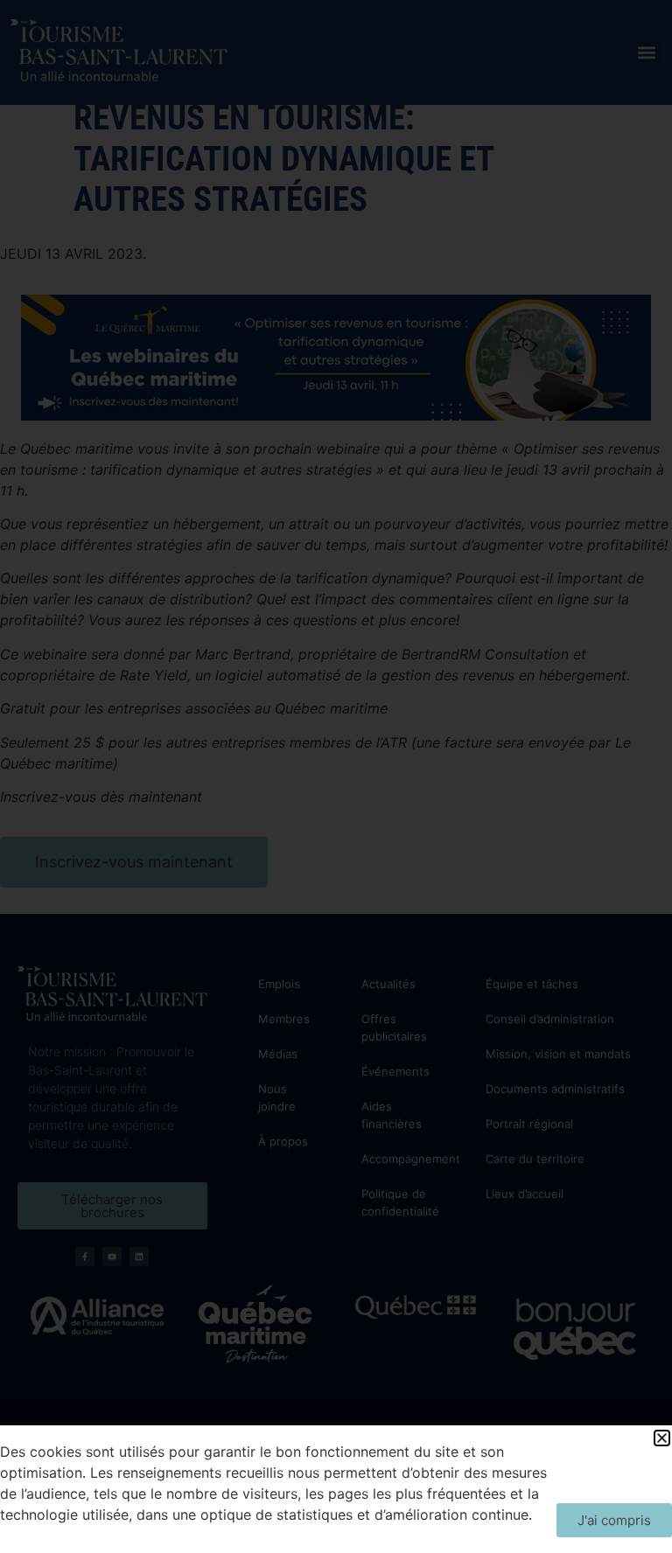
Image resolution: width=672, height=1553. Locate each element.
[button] (661, 1438)
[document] (336, 776)
